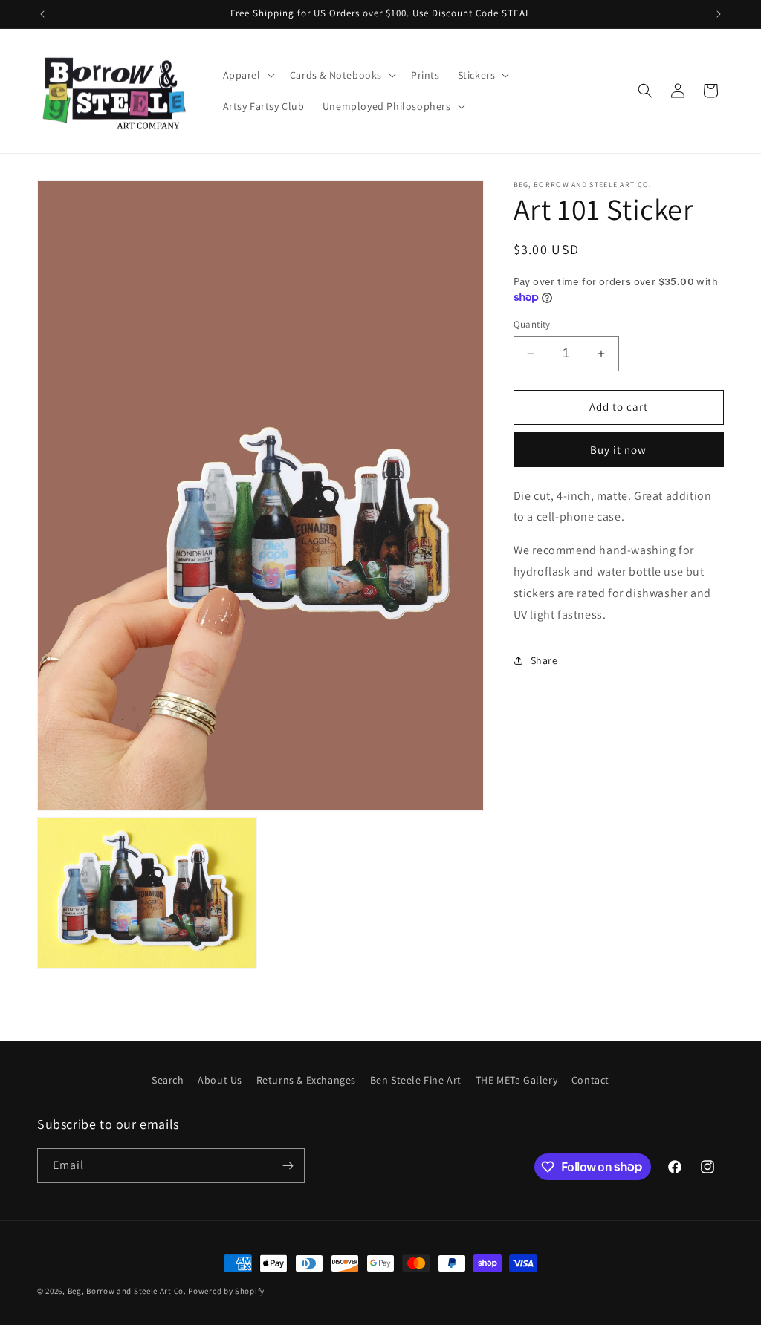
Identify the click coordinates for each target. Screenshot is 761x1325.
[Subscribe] (287, 1165)
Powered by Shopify (226, 1291)
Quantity (532, 324)
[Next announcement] (718, 14)
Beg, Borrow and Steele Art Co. (127, 1291)
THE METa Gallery (517, 1080)
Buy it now (618, 450)
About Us (220, 1080)
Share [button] (544, 660)
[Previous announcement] (42, 14)
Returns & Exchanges (306, 1080)
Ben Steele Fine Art (416, 1080)
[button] (247, 75)
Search (168, 1080)
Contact (590, 1080)
